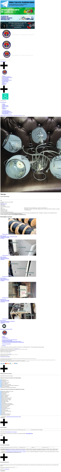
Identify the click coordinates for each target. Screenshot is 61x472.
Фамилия (21, 447)
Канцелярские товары (5, 401)
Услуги (3, 82)
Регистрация (2, 61)
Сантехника (3, 402)
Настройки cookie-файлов (6, 343)
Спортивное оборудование (6, 408)
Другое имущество (5, 383)
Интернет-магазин (5, 105)
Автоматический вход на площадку (37, 429)
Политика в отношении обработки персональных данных (11, 341)
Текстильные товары (5, 410)
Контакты (3, 84)
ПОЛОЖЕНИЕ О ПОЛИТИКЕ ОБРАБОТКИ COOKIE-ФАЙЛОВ (13, 342)
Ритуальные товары (5, 400)
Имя (32, 447)
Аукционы (4, 337)
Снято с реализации (3, 203)
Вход (5, 61)
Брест (1, 356)
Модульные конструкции (6, 414)
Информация (4, 83)
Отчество (43, 447)
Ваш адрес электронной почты (5, 447)
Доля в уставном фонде (5, 386)
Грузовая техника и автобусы (6, 384)
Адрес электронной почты (4, 429)
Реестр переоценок (5, 78)
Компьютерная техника (5, 392)
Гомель (5, 356)
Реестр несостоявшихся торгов (7, 77)
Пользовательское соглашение (7, 340)
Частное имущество (5, 79)
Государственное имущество (7, 80)
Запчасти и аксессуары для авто (7, 397)
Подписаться (3, 417)
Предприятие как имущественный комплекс (9, 387)
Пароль (19, 429)
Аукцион (3, 104)
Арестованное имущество (6, 76)
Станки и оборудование (5, 382)
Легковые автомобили (5, 380)
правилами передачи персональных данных (14, 416)
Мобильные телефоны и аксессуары (7, 391)
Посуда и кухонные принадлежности (8, 404)
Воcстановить (3, 470)
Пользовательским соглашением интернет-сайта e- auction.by (16, 451)
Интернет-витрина (5, 81)
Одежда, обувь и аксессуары (6, 398)
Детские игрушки (4, 407)
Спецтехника (4, 381)
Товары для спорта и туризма (6, 399)
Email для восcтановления (4, 467)
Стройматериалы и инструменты (7, 403)
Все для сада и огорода (5, 406)
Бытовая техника (4, 393)
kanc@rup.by (16, 349)
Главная (3, 75)
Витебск (3, 356)
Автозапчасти (4, 409)
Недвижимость (4, 379)
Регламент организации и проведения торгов (9, 339)
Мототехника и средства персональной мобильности (10, 385)
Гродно (7, 356)
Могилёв (9, 356)
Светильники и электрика (6, 405)
